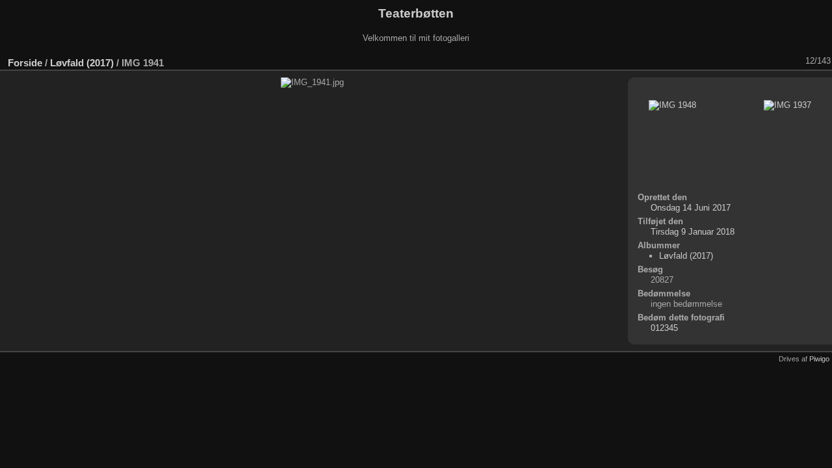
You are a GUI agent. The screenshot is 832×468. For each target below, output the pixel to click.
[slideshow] (694, 61)
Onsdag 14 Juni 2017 (691, 208)
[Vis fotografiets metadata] (711, 61)
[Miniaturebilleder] (762, 61)
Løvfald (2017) (82, 62)
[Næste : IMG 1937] (796, 61)
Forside (25, 62)
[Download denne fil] (728, 61)
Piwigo (819, 359)
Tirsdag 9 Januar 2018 (692, 232)
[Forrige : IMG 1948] (779, 61)
